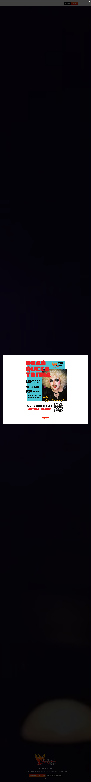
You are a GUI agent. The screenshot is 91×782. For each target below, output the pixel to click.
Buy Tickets (45, 418)
